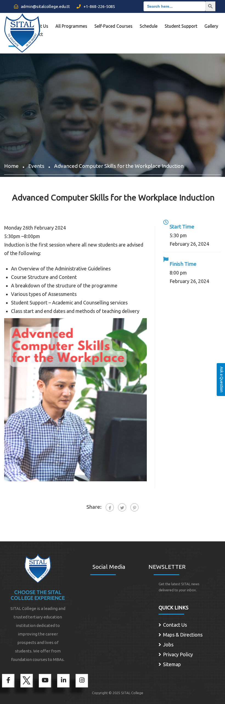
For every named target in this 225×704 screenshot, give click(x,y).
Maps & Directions (183, 634)
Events (36, 166)
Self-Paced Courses (113, 26)
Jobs (168, 644)
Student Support (181, 26)
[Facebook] (110, 507)
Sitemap (172, 664)
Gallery (211, 26)
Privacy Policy (178, 654)
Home (11, 166)
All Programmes (71, 26)
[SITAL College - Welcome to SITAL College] (22, 31)
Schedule (149, 26)
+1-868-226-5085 (99, 6)
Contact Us (175, 624)
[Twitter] (122, 507)
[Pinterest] (134, 507)
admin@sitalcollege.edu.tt (45, 6)
